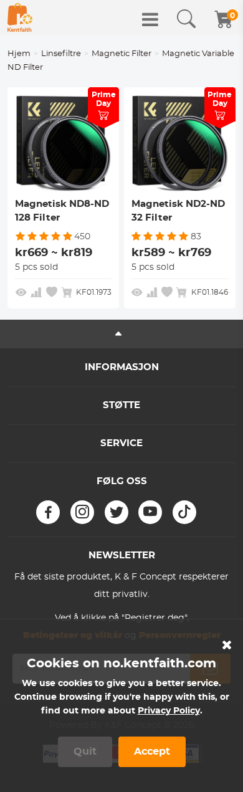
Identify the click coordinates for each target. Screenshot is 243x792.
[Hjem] (19, 17)
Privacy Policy (169, 711)
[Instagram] (82, 512)
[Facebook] (48, 512)
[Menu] (150, 19)
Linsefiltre (61, 54)
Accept (152, 751)
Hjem (19, 54)
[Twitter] (116, 512)
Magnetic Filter (121, 54)
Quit (85, 751)
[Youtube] (150, 512)
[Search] (186, 19)
